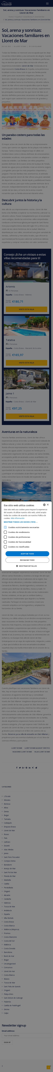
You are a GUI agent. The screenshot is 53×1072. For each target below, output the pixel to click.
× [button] (48, 505)
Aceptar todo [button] (27, 554)
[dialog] (26, 536)
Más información (17, 518)
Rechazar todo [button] (27, 560)
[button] (26, 522)
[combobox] (44, 505)
